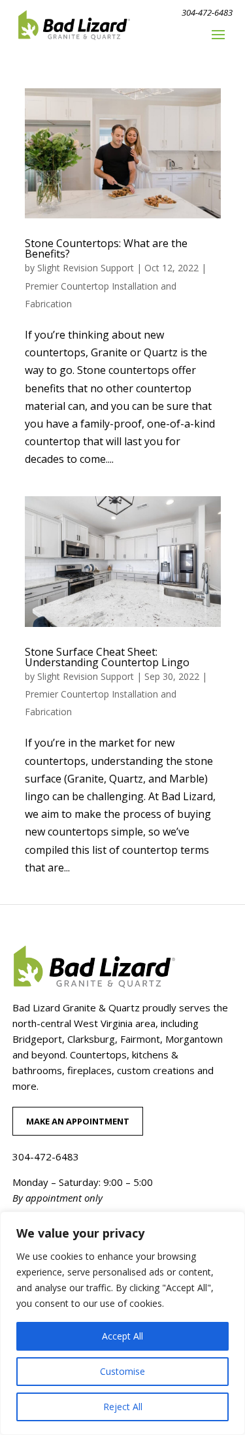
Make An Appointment (77, 1121)
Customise (122, 1371)
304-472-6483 (207, 12)
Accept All (122, 1336)
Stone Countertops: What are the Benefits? (106, 248)
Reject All (122, 1406)
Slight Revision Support (85, 268)
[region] (122, 1323)
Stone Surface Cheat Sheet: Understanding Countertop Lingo (107, 657)
